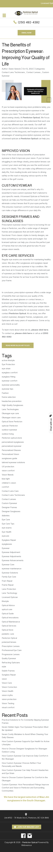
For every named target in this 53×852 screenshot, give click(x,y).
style (4, 666)
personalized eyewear (11, 446)
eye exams (7, 527)
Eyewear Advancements (12, 560)
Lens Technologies (10, 409)
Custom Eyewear (9, 503)
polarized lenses (9, 642)
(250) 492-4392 (29, 22)
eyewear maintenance (11, 568)
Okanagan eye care (10, 413)
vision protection (9, 699)
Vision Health (7, 691)
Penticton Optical (31, 117)
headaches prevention (11, 401)
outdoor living (8, 434)
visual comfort (8, 707)
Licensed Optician (10, 597)
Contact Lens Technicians (13, 72)
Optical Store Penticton (12, 421)
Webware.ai (26, 845)
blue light (6, 478)
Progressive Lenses (11, 654)
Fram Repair (7, 581)
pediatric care (8, 634)
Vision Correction (9, 687)
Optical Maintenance (11, 621)
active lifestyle (8, 360)
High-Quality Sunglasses (12, 405)
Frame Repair (8, 585)
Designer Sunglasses (11, 511)
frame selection (9, 397)
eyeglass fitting (8, 376)
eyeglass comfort (9, 372)
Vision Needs (8, 474)
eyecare (5, 536)
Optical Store (7, 630)
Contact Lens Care (10, 491)
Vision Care (7, 683)
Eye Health (6, 532)
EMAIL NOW (26, 33)
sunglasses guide (9, 458)
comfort (5, 487)
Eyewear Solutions (10, 572)
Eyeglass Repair (9, 540)
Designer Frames (9, 507)
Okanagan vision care (11, 417)
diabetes (6, 515)
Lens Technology (9, 593)
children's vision (9, 483)
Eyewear (6, 548)
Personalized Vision (10, 454)
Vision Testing (8, 703)
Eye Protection (8, 364)
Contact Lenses (33, 72)
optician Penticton (10, 425)
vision (4, 679)
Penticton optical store (12, 438)
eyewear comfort (9, 380)
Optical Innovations (10, 617)
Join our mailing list (28, 827)
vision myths (7, 695)
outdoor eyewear (9, 429)
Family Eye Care (9, 576)
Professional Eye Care (11, 650)
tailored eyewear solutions (13, 462)
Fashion (5, 393)
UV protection (8, 466)
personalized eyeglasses (13, 442)
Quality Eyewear (9, 658)
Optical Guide (8, 613)
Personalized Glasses (11, 450)
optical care (7, 609)
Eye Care (6, 519)
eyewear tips (7, 389)
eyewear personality (11, 385)
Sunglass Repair (9, 674)
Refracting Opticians (11, 662)
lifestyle (5, 601)
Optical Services (9, 625)
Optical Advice (8, 605)
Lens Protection (9, 589)
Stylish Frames (8, 670)
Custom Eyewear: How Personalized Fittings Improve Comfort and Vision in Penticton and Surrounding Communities (25, 787)
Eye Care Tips (8, 523)
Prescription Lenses (11, 646)
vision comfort (8, 470)
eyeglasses (7, 544)
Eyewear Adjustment (11, 552)
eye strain (6, 368)
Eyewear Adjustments (11, 556)
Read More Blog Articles (18, 345)
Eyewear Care (8, 564)
